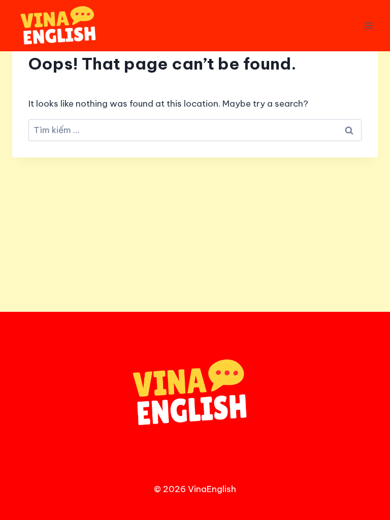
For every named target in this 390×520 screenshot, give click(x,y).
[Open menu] (368, 26)
